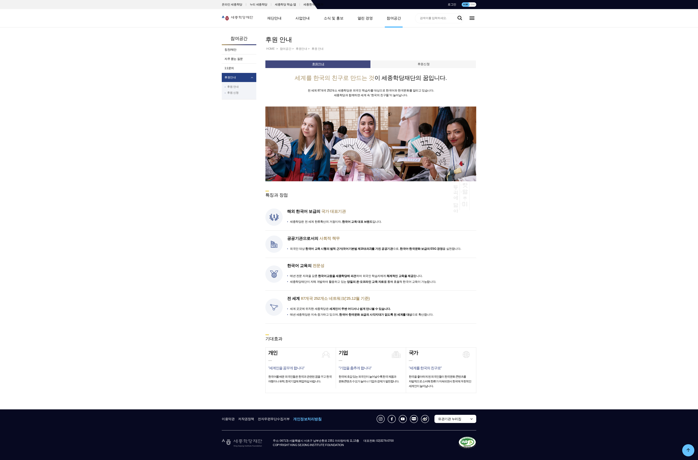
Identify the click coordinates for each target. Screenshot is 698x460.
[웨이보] (425, 419)
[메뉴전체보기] (472, 18)
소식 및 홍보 (334, 18)
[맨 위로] (688, 450)
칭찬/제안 (230, 49)
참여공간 (394, 18)
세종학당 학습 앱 (285, 4)
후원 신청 (232, 92)
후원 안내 (232, 86)
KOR (465, 4)
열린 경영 (365, 18)
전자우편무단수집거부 (274, 419)
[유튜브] (403, 419)
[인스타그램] (381, 419)
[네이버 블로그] (414, 419)
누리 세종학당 (258, 4)
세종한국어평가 (313, 4)
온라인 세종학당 (232, 4)
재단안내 (274, 18)
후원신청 (424, 64)
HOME (270, 48)
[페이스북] (392, 419)
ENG (473, 4)
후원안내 (230, 77)
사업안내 (302, 18)
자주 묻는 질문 (233, 58)
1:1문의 (229, 68)
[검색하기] (460, 18)
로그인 (452, 4)
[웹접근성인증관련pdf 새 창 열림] (467, 443)
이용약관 (228, 419)
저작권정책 (246, 419)
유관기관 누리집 (449, 419)
